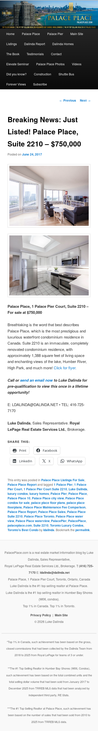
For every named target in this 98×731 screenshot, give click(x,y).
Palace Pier (55, 34)
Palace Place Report (22, 484)
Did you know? (16, 74)
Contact (56, 54)
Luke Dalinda (78, 489)
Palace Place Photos (50, 64)
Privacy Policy (40, 615)
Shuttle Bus (66, 74)
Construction (42, 74)
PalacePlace (77, 521)
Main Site (76, 34)
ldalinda (48, 530)
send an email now (36, 380)
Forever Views (16, 84)
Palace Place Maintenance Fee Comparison (54, 507)
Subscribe (40, 84)
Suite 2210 (40, 525)
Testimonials (35, 54)
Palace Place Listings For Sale (62, 480)
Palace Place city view (48, 498)
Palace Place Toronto (39, 516)
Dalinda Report (34, 44)
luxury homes (39, 493)
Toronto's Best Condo (23, 530)
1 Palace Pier (63, 484)
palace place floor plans (48, 502)
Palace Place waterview (33, 521)
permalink (82, 530)
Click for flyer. (65, 367)
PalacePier (59, 521)
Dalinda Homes (63, 44)
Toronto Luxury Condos (66, 525)
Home (10, 34)
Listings (11, 44)
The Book (12, 54)
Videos (76, 64)
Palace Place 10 (19, 498)
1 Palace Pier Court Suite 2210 (45, 489)
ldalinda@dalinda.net (55, 572)
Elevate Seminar (17, 64)
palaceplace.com (20, 525)
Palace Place (31, 34)
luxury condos (18, 493)
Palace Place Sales (52, 511)
